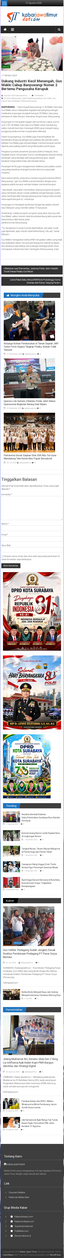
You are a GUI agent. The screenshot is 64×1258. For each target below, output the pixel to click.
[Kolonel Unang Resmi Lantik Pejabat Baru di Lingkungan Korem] (11, 835)
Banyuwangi (16, 98)
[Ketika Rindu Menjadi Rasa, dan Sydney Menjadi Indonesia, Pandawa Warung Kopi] (11, 994)
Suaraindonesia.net (24, 1226)
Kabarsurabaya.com (24, 1221)
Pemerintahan (10, 1052)
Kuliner (7, 943)
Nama (5, 524)
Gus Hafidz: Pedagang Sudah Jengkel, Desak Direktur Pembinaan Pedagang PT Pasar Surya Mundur (30, 953)
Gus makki (47, 98)
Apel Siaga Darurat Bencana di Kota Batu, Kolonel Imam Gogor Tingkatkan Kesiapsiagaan (41, 883)
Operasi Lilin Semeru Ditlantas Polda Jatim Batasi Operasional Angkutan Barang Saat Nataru (30, 403)
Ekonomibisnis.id (23, 1236)
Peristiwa (17, 943)
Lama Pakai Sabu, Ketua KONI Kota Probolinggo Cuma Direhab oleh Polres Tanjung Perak (35, 281)
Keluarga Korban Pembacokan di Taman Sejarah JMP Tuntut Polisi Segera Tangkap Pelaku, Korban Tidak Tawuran (31, 346)
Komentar (6, 494)
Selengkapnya (10, 983)
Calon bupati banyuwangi (32, 98)
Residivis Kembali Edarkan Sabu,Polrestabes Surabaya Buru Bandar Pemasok (41, 817)
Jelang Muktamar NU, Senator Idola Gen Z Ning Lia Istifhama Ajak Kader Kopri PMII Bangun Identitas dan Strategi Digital (30, 1062)
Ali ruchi (7, 98)
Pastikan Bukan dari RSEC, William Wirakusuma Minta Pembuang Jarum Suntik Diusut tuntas (39, 1104)
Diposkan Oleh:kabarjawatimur (15, 95)
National (6, 67)
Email (4, 534)
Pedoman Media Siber (19, 1197)
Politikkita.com (21, 1231)
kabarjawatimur (31, 354)
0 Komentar (39, 95)
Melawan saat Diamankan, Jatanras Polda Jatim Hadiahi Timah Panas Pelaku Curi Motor (31, 270)
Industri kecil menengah (10, 101)
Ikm (54, 98)
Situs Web (6, 545)
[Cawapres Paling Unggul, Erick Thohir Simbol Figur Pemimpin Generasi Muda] (11, 867)
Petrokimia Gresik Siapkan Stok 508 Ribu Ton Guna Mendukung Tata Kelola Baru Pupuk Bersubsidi (30, 457)
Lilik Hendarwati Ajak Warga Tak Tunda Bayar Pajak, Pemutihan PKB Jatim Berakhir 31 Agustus (40, 1123)
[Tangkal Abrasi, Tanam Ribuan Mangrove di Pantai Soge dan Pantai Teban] (11, 851)
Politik (21, 1052)
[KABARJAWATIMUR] (14, 1164)
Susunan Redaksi (17, 1192)
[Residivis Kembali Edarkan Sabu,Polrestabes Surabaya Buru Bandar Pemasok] (11, 817)
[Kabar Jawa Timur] (5, 29)
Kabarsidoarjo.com (24, 1216)
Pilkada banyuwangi (29, 101)
